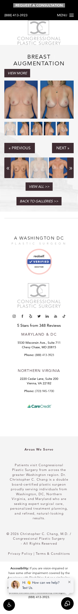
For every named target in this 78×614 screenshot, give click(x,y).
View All (36, 187)
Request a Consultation (39, 5)
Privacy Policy (20, 553)
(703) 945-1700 (44, 391)
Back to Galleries (36, 201)
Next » (62, 147)
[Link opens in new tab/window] (39, 263)
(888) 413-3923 (16, 15)
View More (17, 73)
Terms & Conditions (53, 553)
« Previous (20, 147)
